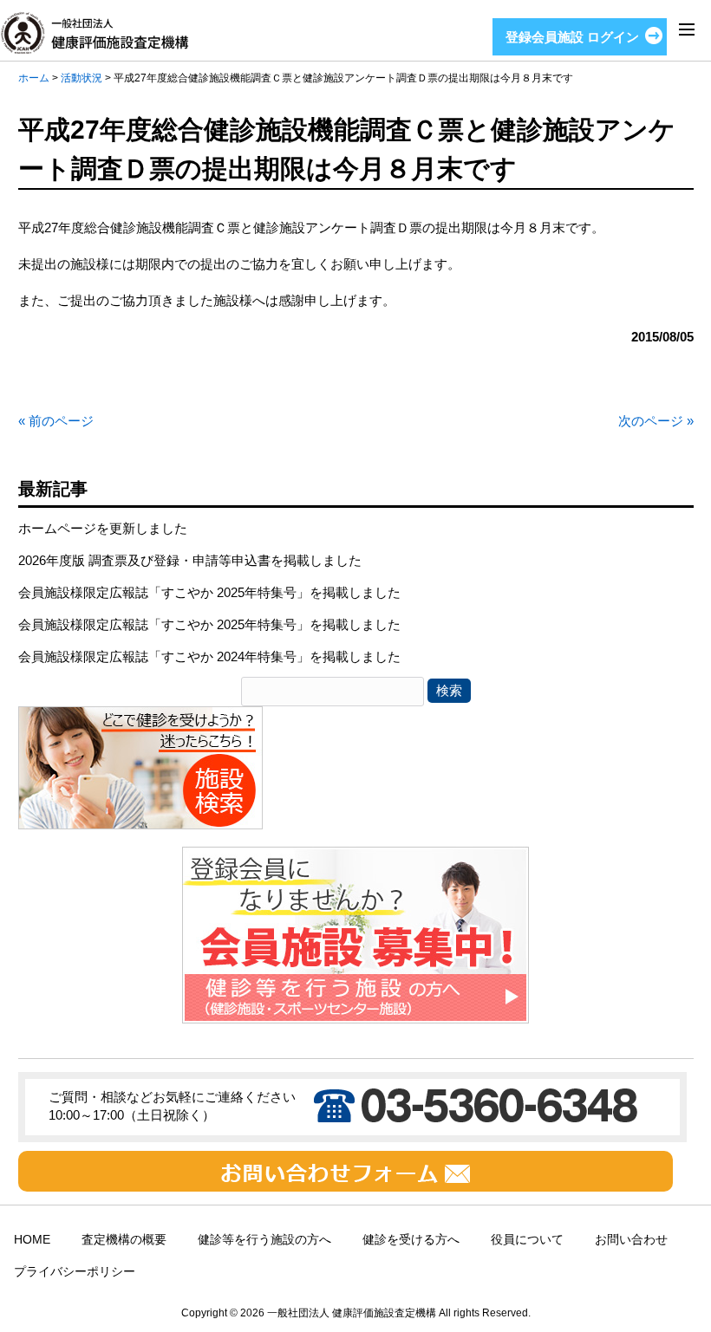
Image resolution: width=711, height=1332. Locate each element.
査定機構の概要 (124, 1239)
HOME (32, 1239)
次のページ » (656, 420)
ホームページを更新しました (102, 528)
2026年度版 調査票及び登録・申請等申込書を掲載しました (190, 560)
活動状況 (81, 78)
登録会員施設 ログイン (572, 36)
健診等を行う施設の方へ (264, 1239)
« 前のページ (56, 420)
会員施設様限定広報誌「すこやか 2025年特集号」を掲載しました (209, 592)
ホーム (33, 78)
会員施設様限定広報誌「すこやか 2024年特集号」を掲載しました (209, 656)
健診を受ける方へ (411, 1239)
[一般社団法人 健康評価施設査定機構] (94, 43)
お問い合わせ (631, 1239)
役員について (527, 1239)
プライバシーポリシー (74, 1271)
